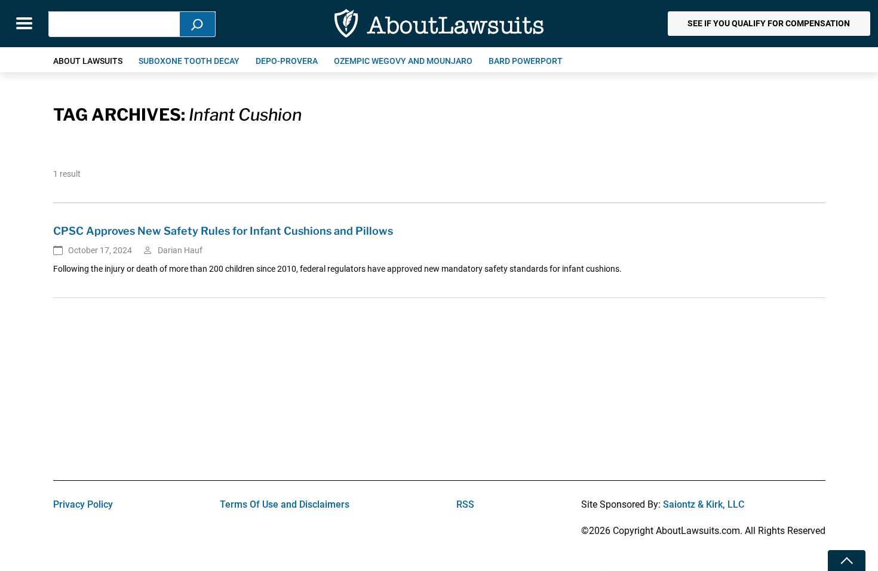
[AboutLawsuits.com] (439, 23)
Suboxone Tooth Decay (189, 61)
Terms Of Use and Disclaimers (284, 504)
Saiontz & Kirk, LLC (703, 504)
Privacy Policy (83, 504)
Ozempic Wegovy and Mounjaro (403, 61)
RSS (465, 504)
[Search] (198, 24)
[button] (769, 23)
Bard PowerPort (526, 61)
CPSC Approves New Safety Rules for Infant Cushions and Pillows (223, 231)
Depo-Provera (287, 61)
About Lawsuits (87, 61)
